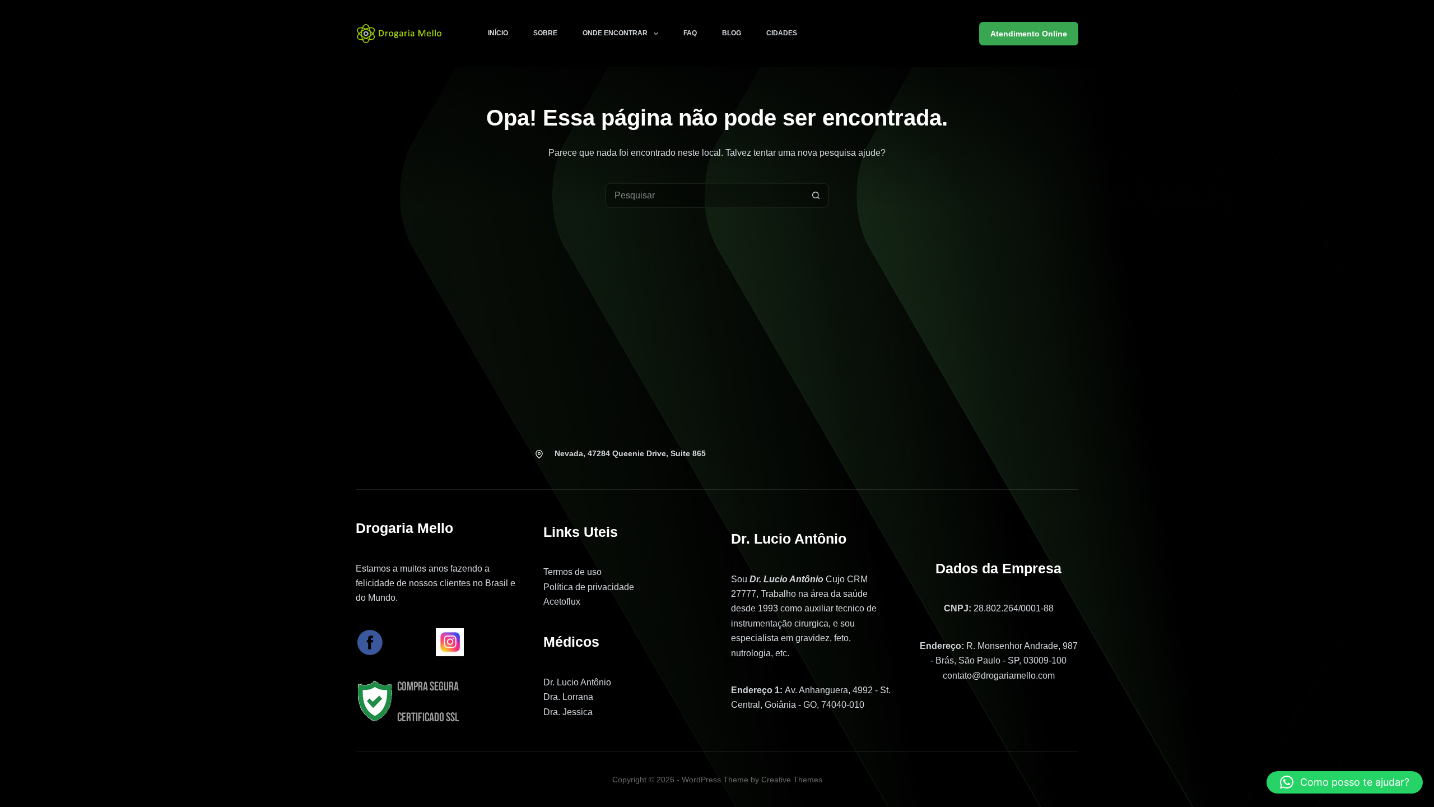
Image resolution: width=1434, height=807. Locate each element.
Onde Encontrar (615, 33)
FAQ (690, 33)
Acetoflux (561, 601)
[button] (1345, 782)
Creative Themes (791, 779)
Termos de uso (572, 572)
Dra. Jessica (568, 712)
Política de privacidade (588, 587)
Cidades (781, 33)
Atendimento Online (1028, 33)
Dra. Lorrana (568, 697)
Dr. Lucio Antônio (577, 682)
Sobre (545, 33)
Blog (731, 33)
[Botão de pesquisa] (816, 195)
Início (498, 33)
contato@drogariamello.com (999, 675)
